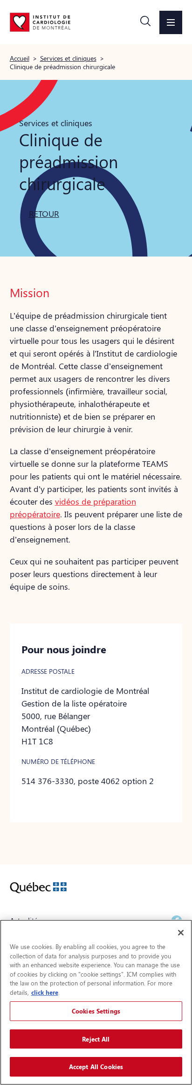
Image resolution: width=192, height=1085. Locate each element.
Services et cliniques (68, 58)
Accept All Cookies (96, 1067)
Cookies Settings (96, 1011)
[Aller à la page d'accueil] (40, 22)
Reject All (96, 1039)
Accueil (19, 58)
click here (44, 992)
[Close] (181, 932)
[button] (145, 22)
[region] (96, 1002)
